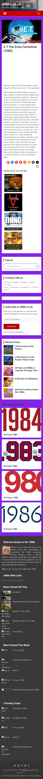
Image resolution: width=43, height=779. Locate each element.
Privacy (35, 287)
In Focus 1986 (10, 529)
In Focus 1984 (10, 434)
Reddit (15, 282)
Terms (7, 290)
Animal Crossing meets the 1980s (26, 690)
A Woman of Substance (26, 378)
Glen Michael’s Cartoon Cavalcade (26, 602)
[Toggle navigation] (5, 13)
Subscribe (11, 326)
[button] (8, 162)
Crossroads (17, 632)
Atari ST (16, 670)
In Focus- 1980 (11, 497)
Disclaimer (21, 581)
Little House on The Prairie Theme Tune (24, 358)
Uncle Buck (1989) (20, 708)
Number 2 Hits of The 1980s (24, 621)
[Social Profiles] (15, 765)
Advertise (15, 287)
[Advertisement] (21, 69)
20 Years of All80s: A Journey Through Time (26, 369)
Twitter (32, 282)
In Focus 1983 (10, 466)
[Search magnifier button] (36, 266)
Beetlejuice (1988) (20, 718)
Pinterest (7, 282)
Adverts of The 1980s (21, 611)
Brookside (17, 592)
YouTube (8, 285)
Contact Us (25, 287)
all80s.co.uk (11, 4)
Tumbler (23, 282)
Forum (6, 287)
